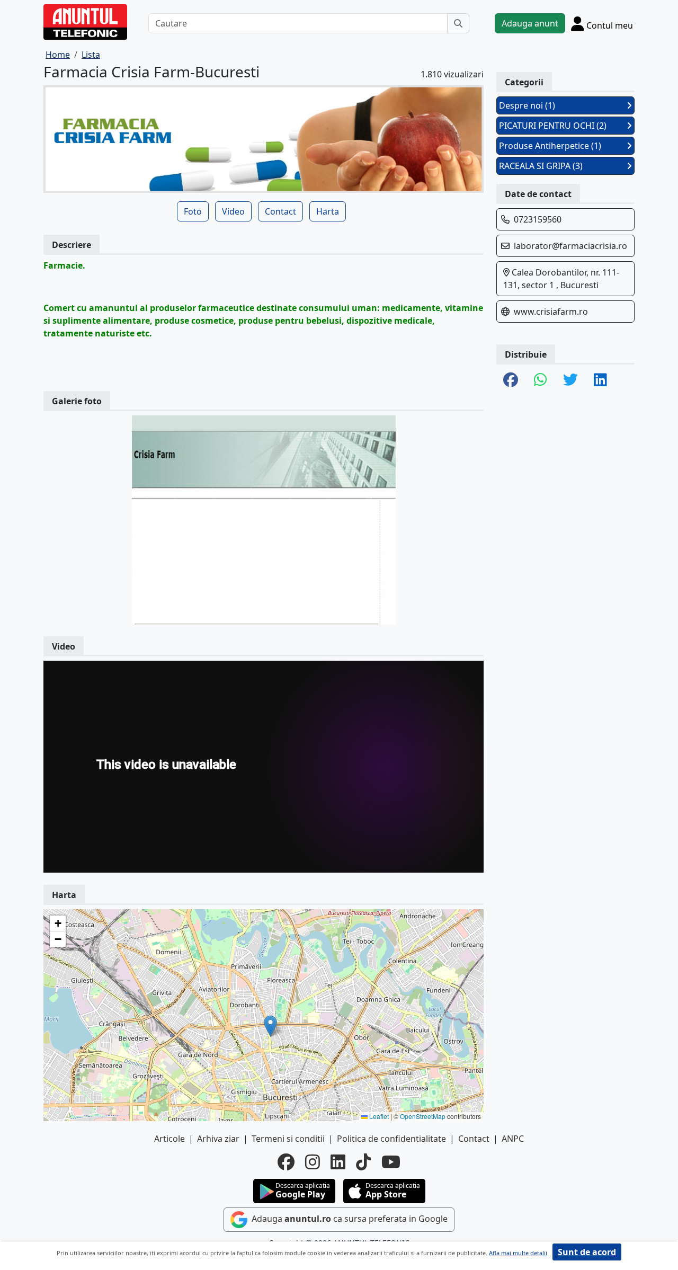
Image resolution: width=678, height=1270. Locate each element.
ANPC (513, 1138)
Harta (327, 211)
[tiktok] (363, 1162)
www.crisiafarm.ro (551, 311)
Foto (193, 211)
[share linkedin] (600, 380)
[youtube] (390, 1162)
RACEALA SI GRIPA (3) (541, 166)
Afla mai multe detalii (518, 1253)
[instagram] (312, 1162)
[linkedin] (338, 1162)
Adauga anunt (530, 23)
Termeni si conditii (288, 1138)
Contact (280, 211)
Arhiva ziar (218, 1138)
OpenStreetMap (422, 1116)
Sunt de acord (587, 1252)
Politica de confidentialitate (391, 1138)
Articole (169, 1138)
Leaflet (378, 1116)
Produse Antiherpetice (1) (550, 146)
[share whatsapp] (540, 380)
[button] (270, 1026)
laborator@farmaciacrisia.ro (570, 246)
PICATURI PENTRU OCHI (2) (552, 125)
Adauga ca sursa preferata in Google (348, 1218)
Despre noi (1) (527, 105)
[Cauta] (458, 23)
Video (233, 211)
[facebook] (286, 1162)
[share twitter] (570, 380)
